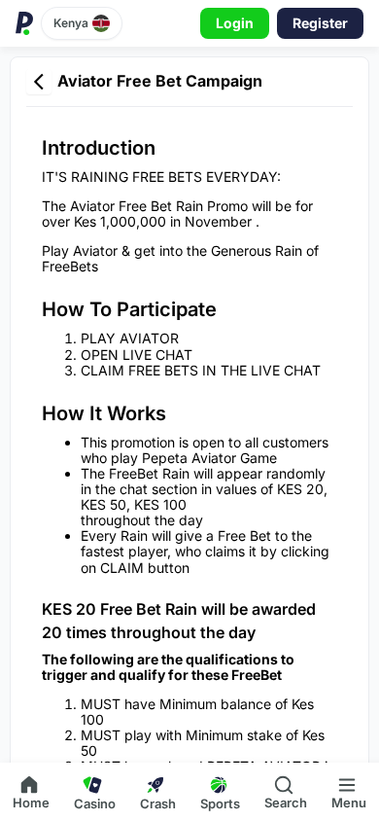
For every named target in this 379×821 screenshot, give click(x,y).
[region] (189, 405)
